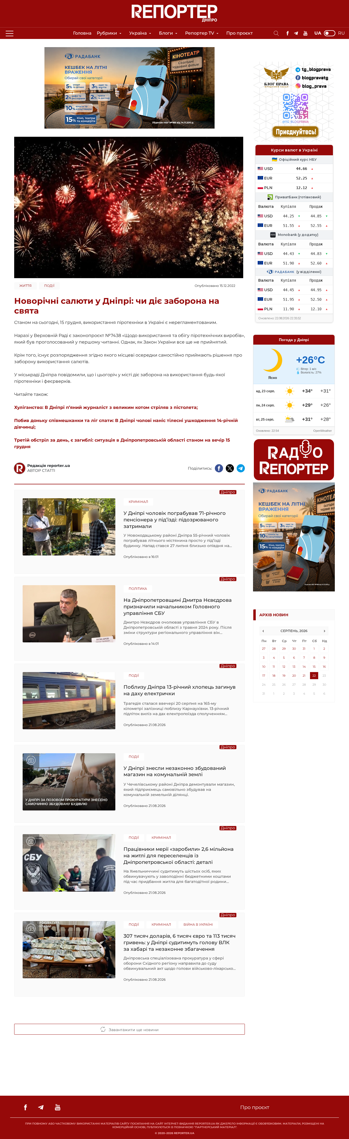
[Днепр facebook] (287, 33)
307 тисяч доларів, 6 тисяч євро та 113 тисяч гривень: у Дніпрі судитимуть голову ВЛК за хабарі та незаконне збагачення (180, 942)
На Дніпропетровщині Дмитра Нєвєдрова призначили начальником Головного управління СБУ (178, 606)
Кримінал (138, 502)
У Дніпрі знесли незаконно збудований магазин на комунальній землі (175, 771)
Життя (25, 286)
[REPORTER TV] (305, 33)
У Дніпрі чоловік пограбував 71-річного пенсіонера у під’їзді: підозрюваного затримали (175, 519)
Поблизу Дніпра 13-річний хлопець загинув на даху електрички (180, 690)
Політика (138, 589)
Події (49, 286)
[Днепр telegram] (296, 33)
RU (341, 33)
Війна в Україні (198, 924)
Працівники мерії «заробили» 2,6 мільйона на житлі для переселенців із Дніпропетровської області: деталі (179, 855)
